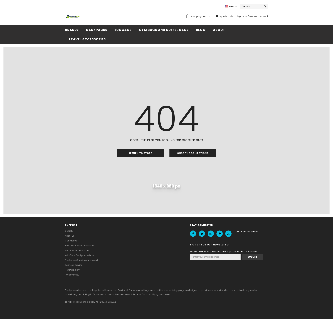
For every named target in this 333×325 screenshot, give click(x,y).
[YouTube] (228, 234)
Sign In (241, 16)
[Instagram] (211, 234)
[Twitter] (202, 234)
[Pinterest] (219, 234)
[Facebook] (193, 234)
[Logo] (73, 16)
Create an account (258, 16)
